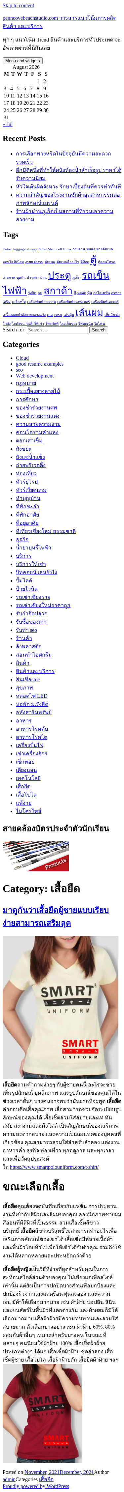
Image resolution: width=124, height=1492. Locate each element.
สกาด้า (58, 291)
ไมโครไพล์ (28, 811)
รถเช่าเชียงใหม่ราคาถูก (43, 605)
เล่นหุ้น (68, 315)
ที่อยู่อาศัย (27, 523)
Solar (43, 249)
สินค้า (22, 663)
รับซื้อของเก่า (31, 622)
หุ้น (89, 293)
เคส (50, 315)
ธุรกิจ (22, 539)
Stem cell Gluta (59, 249)
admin (9, 1479)
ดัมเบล (50, 262)
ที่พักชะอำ (27, 506)
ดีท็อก (84, 262)
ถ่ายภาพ (9, 277)
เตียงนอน (26, 770)
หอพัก (81, 293)
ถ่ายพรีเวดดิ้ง (31, 465)
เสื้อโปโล (26, 795)
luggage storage (25, 249)
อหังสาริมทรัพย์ (34, 712)
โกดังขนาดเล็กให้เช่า (28, 323)
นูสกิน (21, 277)
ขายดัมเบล (104, 249)
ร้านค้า (24, 638)
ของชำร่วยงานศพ (36, 407)
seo (19, 370)
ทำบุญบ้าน (28, 498)
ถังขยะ (23, 449)
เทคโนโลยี (28, 778)
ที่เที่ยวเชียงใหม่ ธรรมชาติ (46, 531)
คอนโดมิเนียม (13, 262)
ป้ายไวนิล (27, 589)
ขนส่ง (90, 249)
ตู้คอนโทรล (106, 262)
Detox (7, 249)
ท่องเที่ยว (26, 473)
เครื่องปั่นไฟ (29, 745)
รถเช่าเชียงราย (33, 597)
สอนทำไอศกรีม (34, 655)
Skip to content (18, 5)
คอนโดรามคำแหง (37, 432)
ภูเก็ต (76, 277)
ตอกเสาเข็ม (29, 440)
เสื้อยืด (23, 786)
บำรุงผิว (33, 277)
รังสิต (32, 293)
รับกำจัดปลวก (32, 613)
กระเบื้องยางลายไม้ (38, 391)
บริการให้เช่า (31, 564)
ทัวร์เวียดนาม (31, 490)
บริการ (23, 556)
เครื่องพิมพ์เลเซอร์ (105, 302)
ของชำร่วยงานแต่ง (38, 416)
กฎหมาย (26, 383)
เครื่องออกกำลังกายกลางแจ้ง (24, 315)
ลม (40, 293)
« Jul (8, 124)
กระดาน (78, 249)
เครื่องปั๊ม (19, 302)
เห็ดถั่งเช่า (112, 315)
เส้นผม (89, 312)
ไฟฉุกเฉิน (85, 323)
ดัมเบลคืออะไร (68, 262)
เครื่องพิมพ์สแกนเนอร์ (73, 302)
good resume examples (39, 364)
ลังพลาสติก (29, 646)
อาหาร (24, 720)
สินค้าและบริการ (35, 671)
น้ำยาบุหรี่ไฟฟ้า (33, 547)
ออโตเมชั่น (101, 293)
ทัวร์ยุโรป (27, 482)
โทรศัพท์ (52, 323)
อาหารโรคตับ (32, 729)
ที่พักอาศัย (27, 515)
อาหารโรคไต (31, 737)
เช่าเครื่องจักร (32, 753)
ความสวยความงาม (38, 424)
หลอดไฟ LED (32, 696)
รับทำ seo (26, 630)
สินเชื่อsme (28, 679)
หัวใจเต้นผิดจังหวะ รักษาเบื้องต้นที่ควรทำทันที (68, 186)
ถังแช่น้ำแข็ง (30, 457)
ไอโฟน (99, 323)
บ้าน (43, 277)
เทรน (58, 315)
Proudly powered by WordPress (36, 1486)
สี (75, 293)
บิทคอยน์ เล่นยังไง (36, 572)
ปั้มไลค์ (24, 580)
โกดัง (7, 323)
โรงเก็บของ (68, 323)
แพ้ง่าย (23, 803)
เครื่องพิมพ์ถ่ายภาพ (41, 302)
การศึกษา (27, 399)
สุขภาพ (24, 687)
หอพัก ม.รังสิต (32, 704)
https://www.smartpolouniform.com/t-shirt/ (54, 1167)
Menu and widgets (22, 60)
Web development (35, 376)
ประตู (59, 275)
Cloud (22, 358)
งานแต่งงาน (34, 262)
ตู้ (93, 260)
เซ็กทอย (25, 762)
